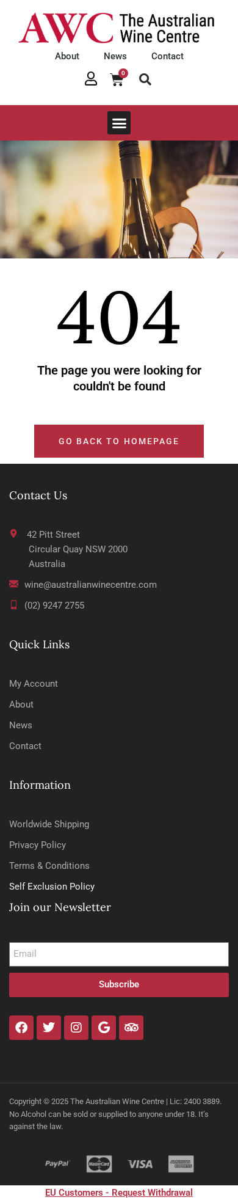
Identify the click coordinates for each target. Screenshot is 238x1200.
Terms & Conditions (49, 865)
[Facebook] (21, 1027)
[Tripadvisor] (131, 1027)
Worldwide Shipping (49, 824)
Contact (167, 56)
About (67, 56)
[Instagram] (76, 1027)
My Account (33, 683)
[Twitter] (49, 1027)
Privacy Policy (37, 845)
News (115, 56)
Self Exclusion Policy (52, 886)
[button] (145, 79)
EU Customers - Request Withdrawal (119, 1192)
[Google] (104, 1027)
